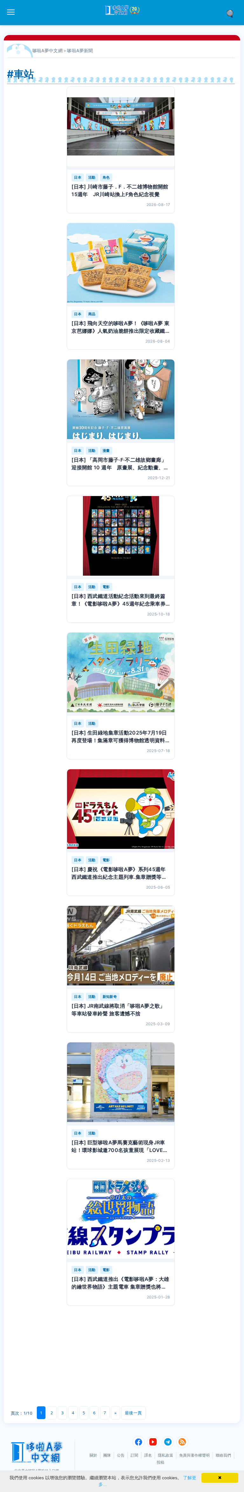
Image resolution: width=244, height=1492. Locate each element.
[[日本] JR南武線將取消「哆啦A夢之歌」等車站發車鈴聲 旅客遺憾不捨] (120, 947)
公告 (121, 1455)
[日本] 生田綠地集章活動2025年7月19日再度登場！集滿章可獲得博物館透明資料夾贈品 (119, 736)
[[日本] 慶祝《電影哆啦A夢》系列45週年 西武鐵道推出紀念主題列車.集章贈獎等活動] (120, 810)
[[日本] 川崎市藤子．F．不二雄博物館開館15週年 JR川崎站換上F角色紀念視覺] (120, 128)
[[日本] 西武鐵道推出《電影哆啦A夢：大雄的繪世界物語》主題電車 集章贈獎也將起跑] (120, 1220)
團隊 (107, 1455)
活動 (92, 177)
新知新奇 (110, 996)
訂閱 (134, 1455)
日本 (77, 177)
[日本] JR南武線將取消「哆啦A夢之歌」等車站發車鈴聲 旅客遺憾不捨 (118, 1010)
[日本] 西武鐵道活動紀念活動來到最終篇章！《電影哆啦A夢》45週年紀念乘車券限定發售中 (118, 600)
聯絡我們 (223, 1455)
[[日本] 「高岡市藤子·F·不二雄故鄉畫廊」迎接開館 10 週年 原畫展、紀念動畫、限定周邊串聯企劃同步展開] (120, 401)
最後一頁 (133, 1413)
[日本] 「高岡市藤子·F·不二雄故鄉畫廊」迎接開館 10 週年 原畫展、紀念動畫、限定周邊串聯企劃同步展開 (120, 464)
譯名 (148, 1455)
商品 (92, 314)
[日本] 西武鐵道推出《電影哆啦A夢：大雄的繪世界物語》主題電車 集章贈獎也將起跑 (120, 1283)
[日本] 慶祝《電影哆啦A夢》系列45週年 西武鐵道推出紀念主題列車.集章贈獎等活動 (120, 873)
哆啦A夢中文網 (47, 50)
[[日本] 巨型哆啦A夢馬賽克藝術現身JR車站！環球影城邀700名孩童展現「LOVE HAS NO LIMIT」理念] (120, 1084)
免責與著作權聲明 (194, 1455)
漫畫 (106, 450)
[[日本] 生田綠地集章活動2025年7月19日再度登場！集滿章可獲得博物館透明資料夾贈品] (120, 674)
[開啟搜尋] (232, 13)
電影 (106, 587)
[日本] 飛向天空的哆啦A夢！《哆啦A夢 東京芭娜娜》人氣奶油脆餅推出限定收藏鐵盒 (120, 327)
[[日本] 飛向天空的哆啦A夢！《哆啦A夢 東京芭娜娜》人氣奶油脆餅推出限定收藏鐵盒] (120, 264)
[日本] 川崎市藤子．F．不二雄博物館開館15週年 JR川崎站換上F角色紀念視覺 (119, 190)
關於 (93, 1455)
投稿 (160, 1462)
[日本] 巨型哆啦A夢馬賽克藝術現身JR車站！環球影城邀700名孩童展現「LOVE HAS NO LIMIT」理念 (118, 1146)
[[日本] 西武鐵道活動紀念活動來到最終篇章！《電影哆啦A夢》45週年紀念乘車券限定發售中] (120, 537)
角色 (106, 177)
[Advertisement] (60, 1361)
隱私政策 (165, 1455)
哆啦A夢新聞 (80, 50)
